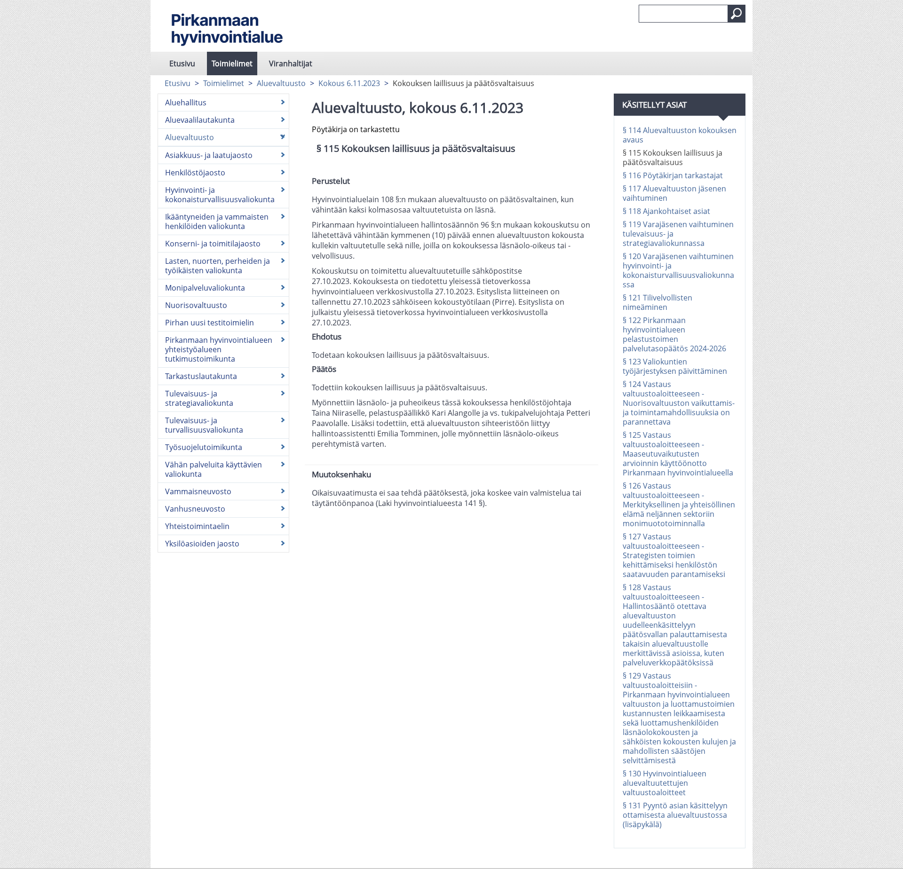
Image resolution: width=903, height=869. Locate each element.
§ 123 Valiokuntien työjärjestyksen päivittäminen (675, 366)
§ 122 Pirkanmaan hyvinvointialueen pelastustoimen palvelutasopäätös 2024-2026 (674, 334)
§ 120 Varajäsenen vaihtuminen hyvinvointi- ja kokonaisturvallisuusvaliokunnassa (678, 270)
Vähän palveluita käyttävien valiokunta (213, 469)
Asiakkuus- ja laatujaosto (209, 155)
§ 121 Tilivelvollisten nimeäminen (657, 302)
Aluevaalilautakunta (200, 120)
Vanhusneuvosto (195, 509)
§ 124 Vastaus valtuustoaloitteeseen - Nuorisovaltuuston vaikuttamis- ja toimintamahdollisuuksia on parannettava (679, 403)
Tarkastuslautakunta (201, 376)
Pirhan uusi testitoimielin (209, 322)
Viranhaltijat (290, 63)
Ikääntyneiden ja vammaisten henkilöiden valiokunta (217, 221)
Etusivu (182, 63)
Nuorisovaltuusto (196, 305)
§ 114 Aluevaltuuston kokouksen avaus (680, 135)
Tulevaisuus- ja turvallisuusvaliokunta (204, 425)
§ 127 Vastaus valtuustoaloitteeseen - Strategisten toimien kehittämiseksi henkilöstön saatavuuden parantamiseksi (674, 555)
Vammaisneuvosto (198, 491)
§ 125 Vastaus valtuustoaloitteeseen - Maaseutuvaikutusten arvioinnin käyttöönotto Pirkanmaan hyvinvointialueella (678, 453)
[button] (736, 14)
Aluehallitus (185, 102)
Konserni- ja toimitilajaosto (213, 243)
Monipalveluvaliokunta (205, 288)
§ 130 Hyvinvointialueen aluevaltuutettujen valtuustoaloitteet (664, 783)
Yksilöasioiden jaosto (202, 543)
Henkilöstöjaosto (195, 172)
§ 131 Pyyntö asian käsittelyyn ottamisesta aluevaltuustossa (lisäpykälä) (675, 815)
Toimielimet (232, 63)
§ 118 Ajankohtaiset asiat (666, 211)
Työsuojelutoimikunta (203, 447)
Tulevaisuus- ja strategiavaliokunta (199, 398)
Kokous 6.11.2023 (349, 83)
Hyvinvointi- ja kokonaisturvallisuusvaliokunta (220, 195)
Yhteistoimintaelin (197, 526)
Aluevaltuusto (281, 83)
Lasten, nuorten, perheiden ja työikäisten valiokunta (217, 266)
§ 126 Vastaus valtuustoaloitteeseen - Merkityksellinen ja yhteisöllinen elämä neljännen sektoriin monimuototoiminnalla (679, 504)
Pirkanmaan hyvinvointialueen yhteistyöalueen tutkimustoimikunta (218, 349)
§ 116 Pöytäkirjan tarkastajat (673, 175)
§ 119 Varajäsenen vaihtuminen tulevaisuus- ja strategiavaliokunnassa (678, 234)
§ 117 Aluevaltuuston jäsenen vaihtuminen (674, 193)
